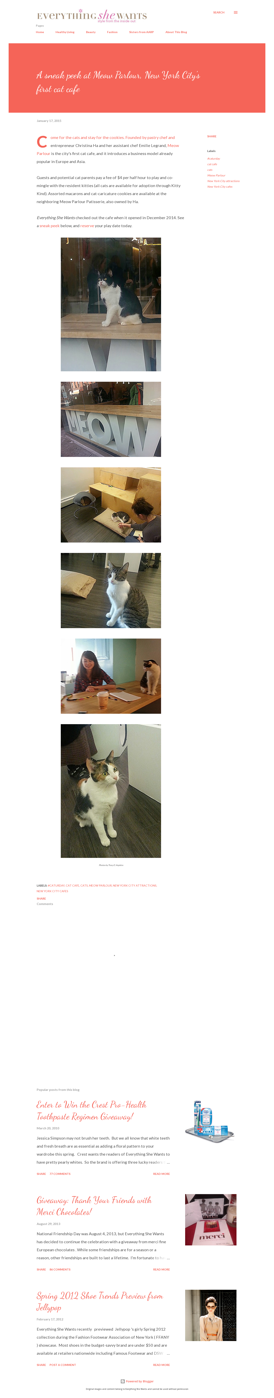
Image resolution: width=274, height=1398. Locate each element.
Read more (161, 1173)
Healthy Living (65, 32)
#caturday (213, 158)
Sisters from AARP (141, 32)
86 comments (60, 1269)
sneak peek (50, 225)
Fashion (112, 32)
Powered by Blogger (139, 1381)
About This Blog (176, 32)
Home (40, 32)
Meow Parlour (216, 175)
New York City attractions (223, 181)
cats (209, 169)
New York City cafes (219, 186)
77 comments (60, 1173)
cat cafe (212, 164)
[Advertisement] (104, 1038)
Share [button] (211, 136)
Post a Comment (63, 1365)
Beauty (90, 32)
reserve (87, 225)
